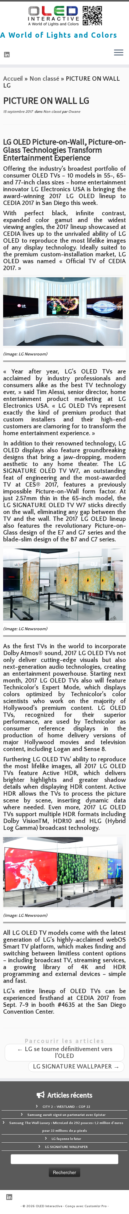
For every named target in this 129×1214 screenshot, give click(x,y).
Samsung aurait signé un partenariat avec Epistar (67, 1115)
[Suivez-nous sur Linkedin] (8, 55)
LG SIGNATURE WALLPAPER (76, 1066)
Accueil (13, 78)
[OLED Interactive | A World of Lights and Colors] (64, 16)
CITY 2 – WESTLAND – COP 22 (66, 1107)
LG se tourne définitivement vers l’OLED (64, 1052)
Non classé (44, 78)
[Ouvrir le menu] (118, 53)
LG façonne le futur (66, 1139)
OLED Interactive (49, 1206)
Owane (74, 112)
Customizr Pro (96, 1206)
